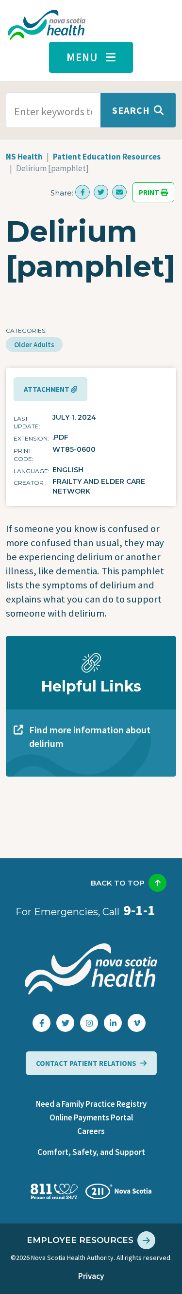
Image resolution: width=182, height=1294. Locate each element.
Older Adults (34, 344)
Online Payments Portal (91, 1117)
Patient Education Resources (107, 156)
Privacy (91, 1276)
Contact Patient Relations (86, 1063)
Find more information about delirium (89, 736)
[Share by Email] (119, 192)
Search (131, 110)
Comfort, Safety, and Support (91, 1152)
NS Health (24, 156)
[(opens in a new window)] (82, 192)
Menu (82, 57)
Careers (91, 1131)
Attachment (47, 389)
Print (150, 192)
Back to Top (118, 882)
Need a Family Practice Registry (91, 1104)
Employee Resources (80, 1240)
